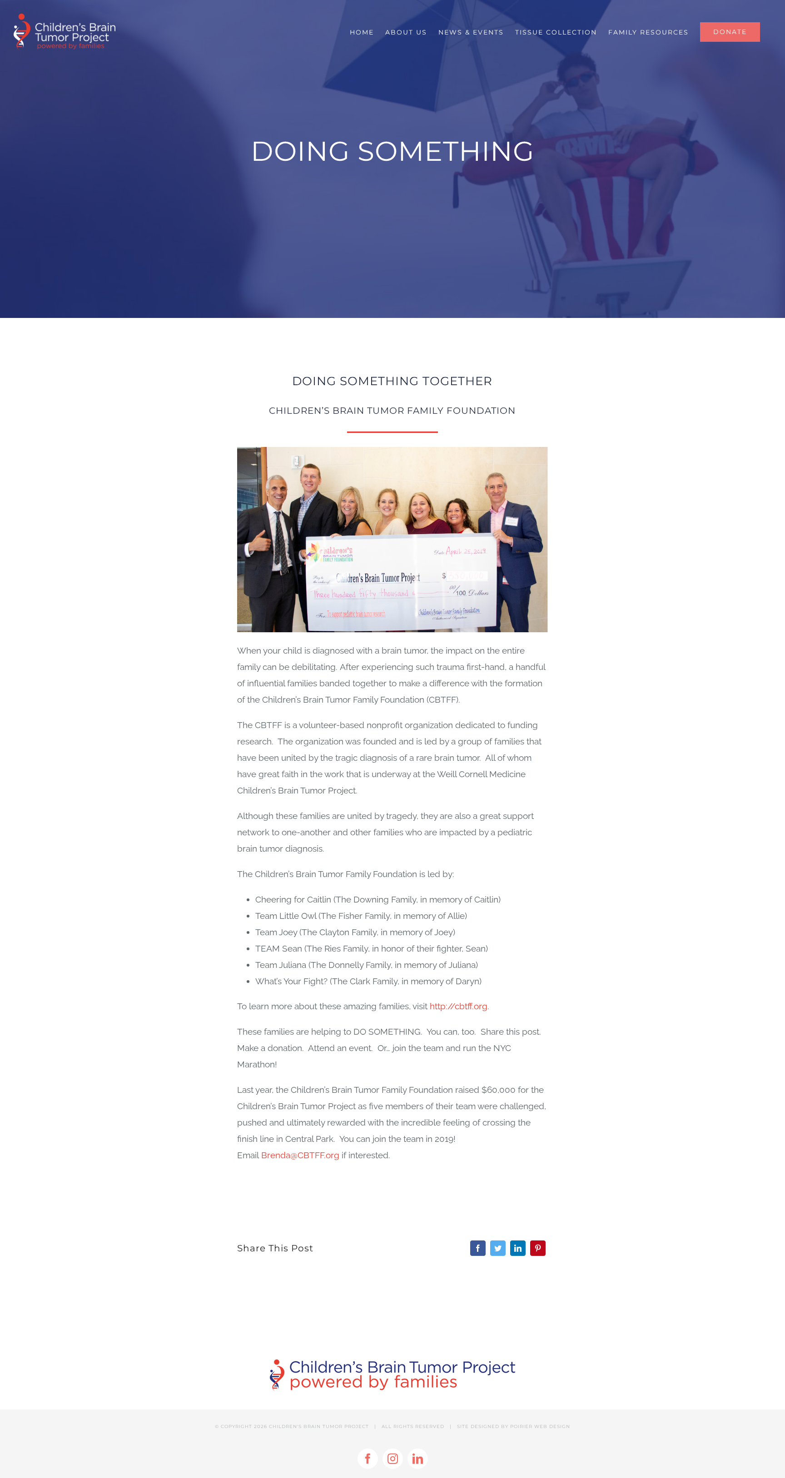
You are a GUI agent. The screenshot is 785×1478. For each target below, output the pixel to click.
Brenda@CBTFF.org (300, 1155)
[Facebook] (478, 1248)
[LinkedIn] (518, 1248)
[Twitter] (498, 1248)
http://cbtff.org (458, 1006)
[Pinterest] (538, 1248)
